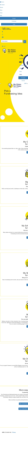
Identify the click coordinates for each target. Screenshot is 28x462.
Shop (20, 71)
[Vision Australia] (14, 28)
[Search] (24, 41)
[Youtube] (14, 37)
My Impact (21, 58)
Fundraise (23, 77)
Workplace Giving (23, 65)
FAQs (20, 74)
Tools (20, 68)
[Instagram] (14, 34)
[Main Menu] (0, 83)
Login (14, 24)
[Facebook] (14, 31)
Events (20, 62)
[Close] (27, 83)
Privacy (14, 432)
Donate (23, 80)
